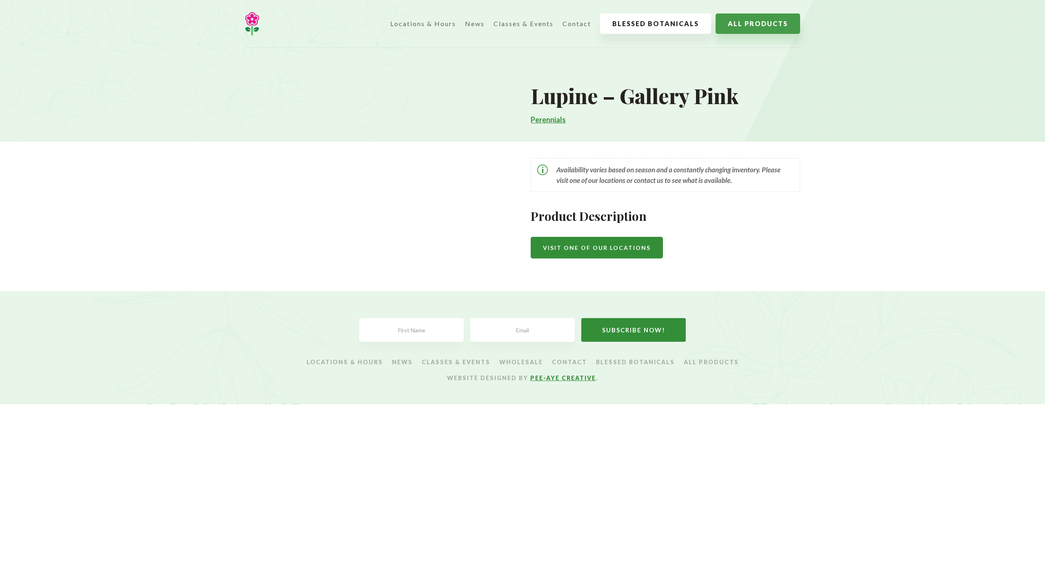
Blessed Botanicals (655, 23)
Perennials (548, 119)
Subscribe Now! (633, 330)
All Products (758, 23)
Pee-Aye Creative (563, 377)
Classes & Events (524, 23)
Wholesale (521, 362)
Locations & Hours (423, 23)
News (475, 23)
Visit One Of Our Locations (597, 247)
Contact (577, 23)
